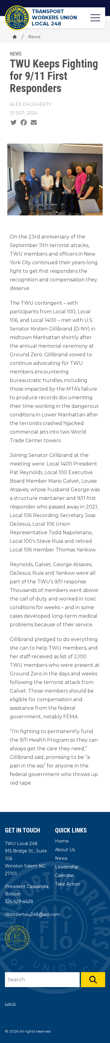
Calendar (64, 875)
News (34, 37)
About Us (65, 849)
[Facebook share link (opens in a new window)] (24, 122)
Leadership (67, 867)
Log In (10, 1003)
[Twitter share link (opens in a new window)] (13, 122)
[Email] (34, 122)
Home (62, 841)
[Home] (14, 36)
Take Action (67, 884)
